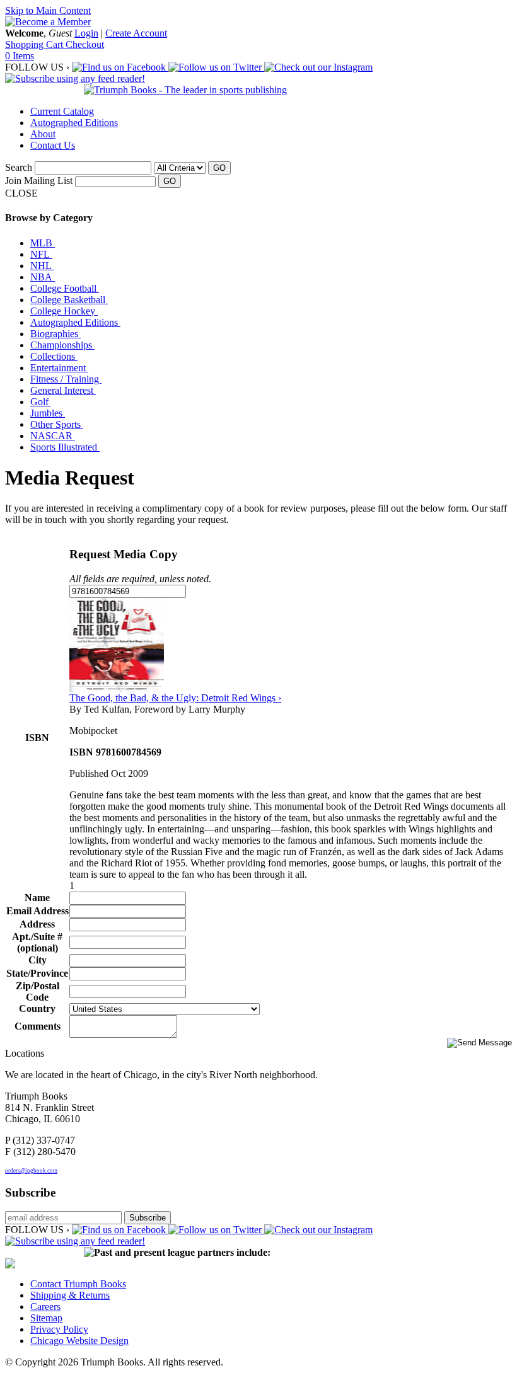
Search (18, 167)
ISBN (37, 737)
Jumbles (47, 413)
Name (37, 897)
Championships (62, 345)
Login (86, 33)
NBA (42, 277)
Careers (45, 1306)
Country (37, 1008)
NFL (41, 254)
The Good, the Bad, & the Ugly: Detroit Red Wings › (175, 697)
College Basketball (69, 299)
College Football (64, 288)
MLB (42, 243)
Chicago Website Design (79, 1340)
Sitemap (46, 1318)
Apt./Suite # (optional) (37, 942)
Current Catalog (62, 111)
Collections (54, 356)
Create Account (136, 33)
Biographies (55, 333)
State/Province (37, 973)
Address (37, 924)
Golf (40, 401)
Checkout (85, 44)
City (37, 960)
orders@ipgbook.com (31, 1171)
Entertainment (59, 367)
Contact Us (52, 145)
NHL (42, 265)
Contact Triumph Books (78, 1283)
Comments (38, 1026)
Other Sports (56, 424)
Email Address (37, 910)
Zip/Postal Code (37, 991)
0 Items (19, 55)
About (42, 134)
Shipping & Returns (70, 1295)
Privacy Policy (59, 1329)
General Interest (63, 390)
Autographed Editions (74, 122)
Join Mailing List (39, 180)
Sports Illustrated (65, 447)
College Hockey (64, 311)
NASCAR (52, 435)
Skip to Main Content (48, 10)
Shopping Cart (35, 44)
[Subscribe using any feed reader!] (75, 78)
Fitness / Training (66, 379)
